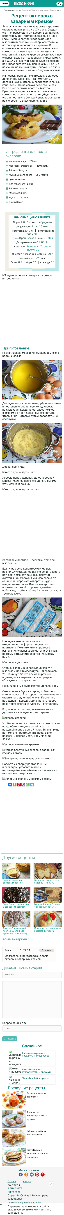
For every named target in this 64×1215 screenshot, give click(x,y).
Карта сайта (14, 1191)
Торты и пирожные (38, 248)
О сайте (12, 1181)
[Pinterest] (19, 784)
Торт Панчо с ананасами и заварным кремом (16, 905)
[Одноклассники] (14, 784)
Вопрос (14, 1022)
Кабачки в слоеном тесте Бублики (36, 1133)
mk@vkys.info (15, 1188)
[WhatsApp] (28, 784)
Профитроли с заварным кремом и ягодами (47, 929)
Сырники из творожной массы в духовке (37, 1115)
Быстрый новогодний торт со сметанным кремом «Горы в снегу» (16, 931)
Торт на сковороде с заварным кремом (14, 881)
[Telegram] (32, 784)
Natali (49, 238)
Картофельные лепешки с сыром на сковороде (37, 1153)
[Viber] (23, 784)
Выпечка (32, 246)
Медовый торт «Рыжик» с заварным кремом (47, 905)
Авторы (27, 1181)
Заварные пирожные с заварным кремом (46, 881)
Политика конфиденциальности (24, 1202)
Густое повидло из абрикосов (36, 1095)
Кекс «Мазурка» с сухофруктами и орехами (36, 1070)
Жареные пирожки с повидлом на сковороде (35, 1054)
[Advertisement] (32, 314)
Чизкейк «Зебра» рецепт (36, 1078)
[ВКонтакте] (10, 784)
